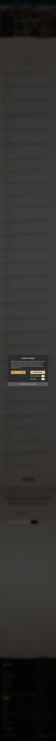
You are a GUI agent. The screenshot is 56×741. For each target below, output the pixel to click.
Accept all (18, 372)
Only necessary (37, 372)
